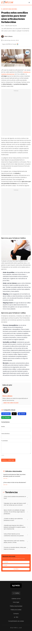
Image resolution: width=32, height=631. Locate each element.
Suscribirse (16, 569)
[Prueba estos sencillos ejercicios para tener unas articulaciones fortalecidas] (27, 52)
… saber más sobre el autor (10, 402)
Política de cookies (16, 609)
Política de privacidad (16, 606)
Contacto (16, 613)
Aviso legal (16, 602)
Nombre (3, 426)
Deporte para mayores (10, 9)
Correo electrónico (5, 433)
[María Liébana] (2, 36)
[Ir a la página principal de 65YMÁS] (7, 2)
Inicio (2, 25)
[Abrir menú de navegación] (29, 2)
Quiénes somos (16, 598)
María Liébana (8, 36)
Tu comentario (4, 440)
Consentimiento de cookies (16, 621)
